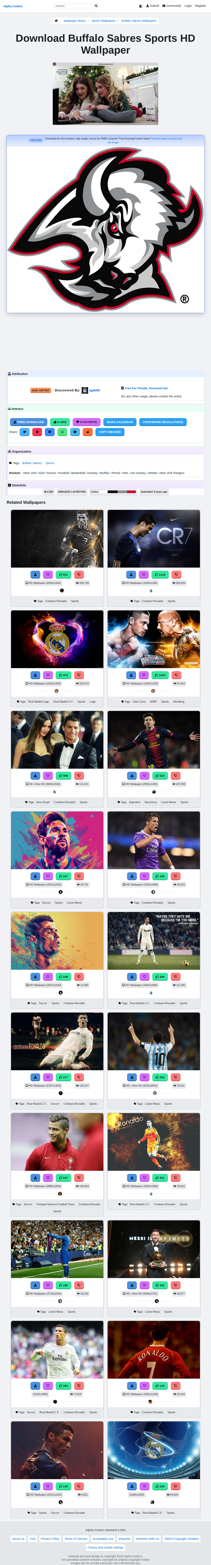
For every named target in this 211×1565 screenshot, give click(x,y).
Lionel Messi (168, 802)
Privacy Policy (50, 1538)
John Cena (139, 701)
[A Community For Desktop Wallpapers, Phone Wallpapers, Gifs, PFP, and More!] (56, 20)
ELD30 (68, 1301)
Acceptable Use (103, 1538)
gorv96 (69, 1093)
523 (162, 775)
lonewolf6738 (68, 1401)
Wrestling (178, 701)
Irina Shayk (43, 802)
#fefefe (103, 491)
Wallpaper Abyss (75, 20)
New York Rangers (171, 473)
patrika (69, 892)
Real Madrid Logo (38, 701)
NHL (125, 473)
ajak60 (94, 390)
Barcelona (151, 802)
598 (65, 775)
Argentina (134, 802)
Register (200, 5)
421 (162, 1178)
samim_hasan (165, 590)
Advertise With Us (147, 1538)
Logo (93, 701)
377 (65, 1077)
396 (162, 976)
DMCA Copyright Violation (182, 1538)
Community (173, 5)
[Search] (96, 6)
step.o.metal (165, 1502)
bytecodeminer (165, 1401)
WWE (153, 701)
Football (63, 473)
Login (188, 5)
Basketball (78, 473)
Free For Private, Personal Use (146, 388)
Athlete (152, 473)
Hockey (92, 473)
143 (162, 1386)
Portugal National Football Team (55, 1204)
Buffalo (104, 473)
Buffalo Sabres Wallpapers (138, 20)
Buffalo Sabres (32, 463)
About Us (18, 1538)
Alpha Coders (13, 6)
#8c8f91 (122, 491)
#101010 (113, 491)
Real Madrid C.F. (63, 701)
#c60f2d (131, 491)
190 (65, 1285)
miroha (68, 1194)
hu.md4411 (165, 892)
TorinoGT (165, 1093)
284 (65, 1386)
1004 (161, 675)
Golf (41, 473)
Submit (154, 5)
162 (162, 1285)
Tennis (115, 473)
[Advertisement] (105, 341)
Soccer (51, 473)
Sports (49, 463)
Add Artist (41, 390)
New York (29, 473)
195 (162, 876)
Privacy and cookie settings (105, 1547)
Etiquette (124, 1538)
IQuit (68, 590)
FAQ (33, 1538)
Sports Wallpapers (103, 20)
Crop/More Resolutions (163, 422)
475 (65, 675)
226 (162, 1486)
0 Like (61, 422)
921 (65, 574)
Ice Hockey (138, 473)
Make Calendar (120, 422)
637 (65, 1178)
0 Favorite (88, 422)
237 (65, 876)
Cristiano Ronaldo (56, 601)
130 (65, 1486)
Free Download (30, 422)
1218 (161, 574)
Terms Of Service (76, 1538)
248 (65, 976)
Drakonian (165, 791)
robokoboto (68, 691)
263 (162, 1077)
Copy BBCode (110, 432)
